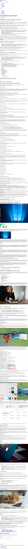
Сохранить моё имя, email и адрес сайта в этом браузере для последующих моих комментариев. (13, 545)
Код (2, 4)
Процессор (3, 13)
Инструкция (3, 11)
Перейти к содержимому (3, 0)
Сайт (0, 538)
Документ (3, 3)
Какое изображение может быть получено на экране (7, 531)
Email (1, 537)
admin (4, 17)
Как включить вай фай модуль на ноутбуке (6, 529)
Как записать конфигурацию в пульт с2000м (6, 530)
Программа (3, 5)
